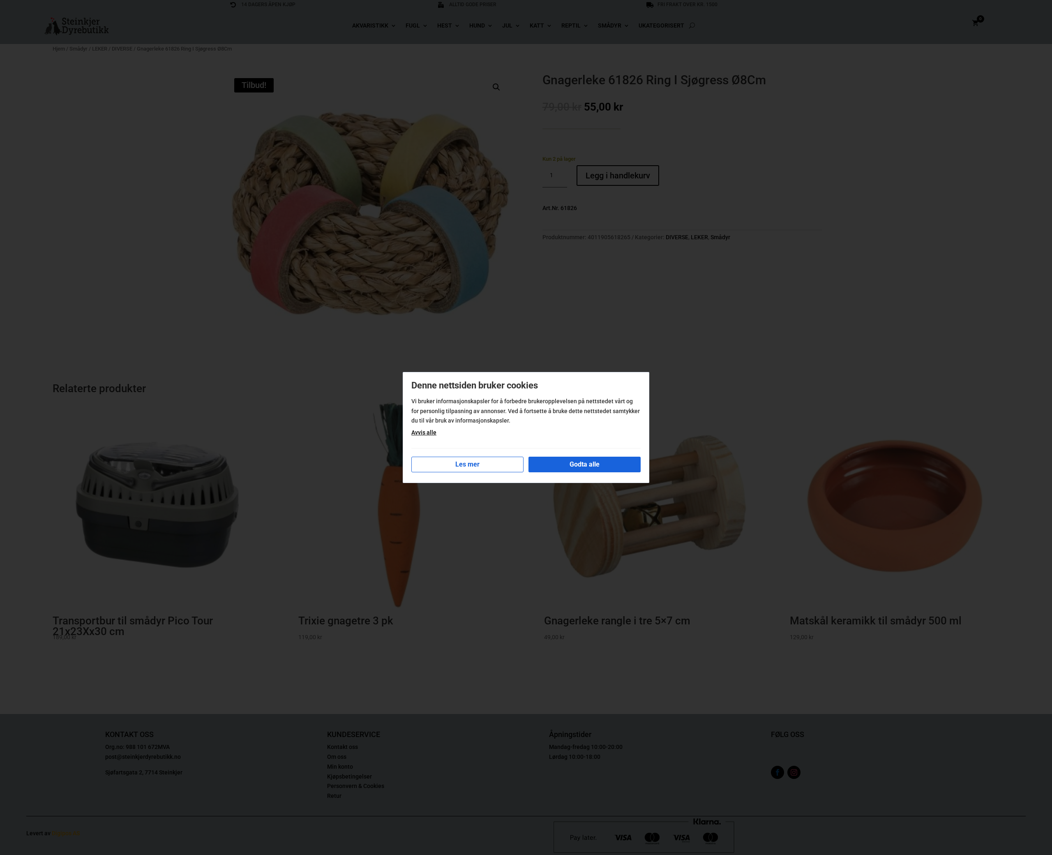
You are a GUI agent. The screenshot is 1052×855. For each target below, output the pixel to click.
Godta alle (585, 464)
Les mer (467, 464)
